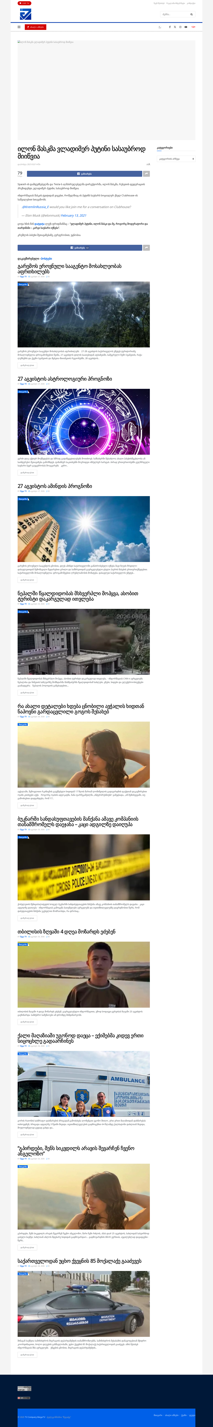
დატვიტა (39, 223)
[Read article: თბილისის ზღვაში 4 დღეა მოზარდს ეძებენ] (84, 975)
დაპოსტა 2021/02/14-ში (29, 164)
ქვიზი (184, 1415)
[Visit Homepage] (26, 14)
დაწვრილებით (29, 365)
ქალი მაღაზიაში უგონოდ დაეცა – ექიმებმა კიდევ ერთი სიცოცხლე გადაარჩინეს (81, 1038)
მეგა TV (23, 276)
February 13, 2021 (73, 215)
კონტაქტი (191, 3)
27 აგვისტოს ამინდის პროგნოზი (55, 486)
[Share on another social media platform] (146, 174)
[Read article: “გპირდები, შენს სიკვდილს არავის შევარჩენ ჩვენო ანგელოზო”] (84, 1197)
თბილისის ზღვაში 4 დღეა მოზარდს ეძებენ (66, 931)
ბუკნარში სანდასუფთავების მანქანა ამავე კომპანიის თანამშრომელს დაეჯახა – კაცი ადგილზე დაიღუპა (78, 821)
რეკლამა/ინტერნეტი (175, 3)
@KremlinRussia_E (35, 207)
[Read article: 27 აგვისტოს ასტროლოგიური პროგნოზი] (84, 422)
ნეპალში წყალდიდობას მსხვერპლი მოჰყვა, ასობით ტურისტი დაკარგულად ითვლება (78, 596)
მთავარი (23, 284)
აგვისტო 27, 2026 (37, 276)
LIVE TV (25, 3)
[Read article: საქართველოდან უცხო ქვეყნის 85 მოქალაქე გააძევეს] (84, 1304)
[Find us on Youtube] (186, 27)
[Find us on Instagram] (180, 27)
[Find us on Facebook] (170, 27)
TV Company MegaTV (35, 1417)
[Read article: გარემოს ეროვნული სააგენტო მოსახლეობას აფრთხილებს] (84, 315)
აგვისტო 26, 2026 (37, 604)
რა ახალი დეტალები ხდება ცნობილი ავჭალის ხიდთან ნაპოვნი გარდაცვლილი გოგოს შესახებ (81, 709)
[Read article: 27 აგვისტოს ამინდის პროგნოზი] (84, 529)
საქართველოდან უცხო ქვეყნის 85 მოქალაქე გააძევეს (79, 1260)
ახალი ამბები (36, 27)
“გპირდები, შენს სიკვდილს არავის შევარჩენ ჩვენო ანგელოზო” (76, 1151)
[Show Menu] (19, 27)
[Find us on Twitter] (175, 27)
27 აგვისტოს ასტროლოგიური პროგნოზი (65, 378)
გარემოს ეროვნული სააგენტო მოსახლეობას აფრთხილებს (69, 269)
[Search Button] (192, 14)
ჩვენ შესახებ (159, 3)
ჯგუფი (192, 1415)
